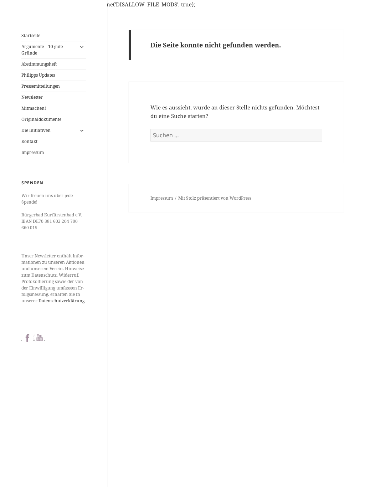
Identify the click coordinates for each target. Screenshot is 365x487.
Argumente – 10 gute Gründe (42, 49)
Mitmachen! (33, 108)
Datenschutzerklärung (61, 301)
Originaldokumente (41, 119)
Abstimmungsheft (39, 64)
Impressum (32, 152)
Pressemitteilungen (40, 86)
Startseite (30, 35)
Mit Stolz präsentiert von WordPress (214, 198)
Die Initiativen (36, 130)
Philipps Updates (38, 75)
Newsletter (32, 97)
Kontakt (29, 141)
